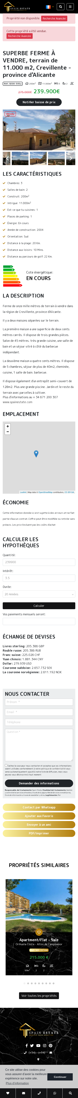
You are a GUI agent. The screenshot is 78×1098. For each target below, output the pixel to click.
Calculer (39, 606)
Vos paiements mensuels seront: (24, 614)
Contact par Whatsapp (39, 807)
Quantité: (9, 555)
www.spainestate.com (17, 402)
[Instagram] (44, 1046)
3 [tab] (32, 983)
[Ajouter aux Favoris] (39, 932)
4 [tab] (35, 983)
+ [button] (8, 426)
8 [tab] (50, 983)
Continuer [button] (60, 1076)
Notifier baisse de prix (39, 102)
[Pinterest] (50, 1046)
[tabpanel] (39, 928)
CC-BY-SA (69, 492)
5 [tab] (39, 983)
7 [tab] (46, 983)
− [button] (8, 431)
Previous (7, 130)
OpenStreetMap (45, 492)
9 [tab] (53, 983)
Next (70, 130)
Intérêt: (8, 571)
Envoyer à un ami (39, 825)
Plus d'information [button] (17, 1083)
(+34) (32, 1052)
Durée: (7, 587)
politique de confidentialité (53, 768)
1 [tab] (24, 983)
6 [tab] (43, 983)
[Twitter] (32, 1046)
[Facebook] (27, 1046)
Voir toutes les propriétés (39, 996)
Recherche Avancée (54, 18)
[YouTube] (38, 1046)
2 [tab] (28, 983)
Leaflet (23, 492)
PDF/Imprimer (39, 833)
